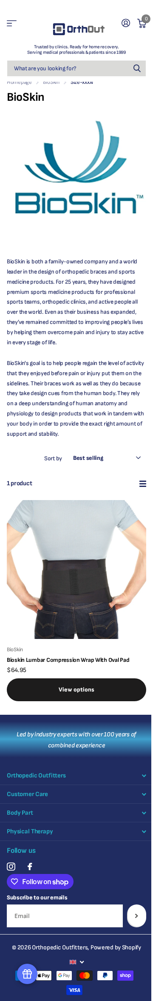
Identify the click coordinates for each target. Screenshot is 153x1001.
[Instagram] (11, 867)
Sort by (53, 458)
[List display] (142, 484)
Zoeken (137, 68)
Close (76, 775)
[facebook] (30, 866)
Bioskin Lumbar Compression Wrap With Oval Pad (68, 660)
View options (76, 689)
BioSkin (51, 82)
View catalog (12, 23)
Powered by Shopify (116, 947)
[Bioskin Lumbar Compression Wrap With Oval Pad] (76, 569)
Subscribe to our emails (37, 897)
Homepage (19, 82)
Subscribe (136, 915)
